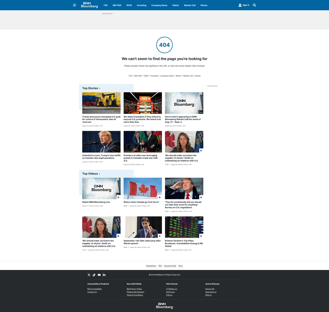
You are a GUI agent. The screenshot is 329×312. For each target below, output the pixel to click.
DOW (129, 5)
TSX (105, 5)
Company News (159, 5)
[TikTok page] (94, 274)
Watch (175, 5)
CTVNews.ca (171, 289)
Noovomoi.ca (210, 292)
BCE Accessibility (94, 289)
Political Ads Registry (135, 292)
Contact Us (92, 292)
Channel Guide (170, 266)
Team (180, 266)
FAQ (160, 266)
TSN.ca (169, 295)
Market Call (189, 5)
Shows (204, 5)
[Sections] (74, 5)
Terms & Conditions (135, 295)
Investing (141, 5)
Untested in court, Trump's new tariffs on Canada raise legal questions (101, 156)
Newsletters (151, 266)
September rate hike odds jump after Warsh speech (142, 242)
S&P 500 (117, 5)
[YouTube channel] (99, 274)
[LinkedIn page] (104, 274)
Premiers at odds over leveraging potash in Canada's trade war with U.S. (141, 158)
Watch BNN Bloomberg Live (96, 202)
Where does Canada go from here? (141, 202)
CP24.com (170, 292)
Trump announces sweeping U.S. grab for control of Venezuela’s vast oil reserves (101, 119)
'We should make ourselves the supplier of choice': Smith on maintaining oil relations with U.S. (181, 158)
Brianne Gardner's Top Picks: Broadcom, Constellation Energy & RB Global (184, 243)
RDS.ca (208, 295)
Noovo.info (209, 289)
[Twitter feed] (88, 274)
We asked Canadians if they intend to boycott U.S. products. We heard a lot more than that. (142, 119)
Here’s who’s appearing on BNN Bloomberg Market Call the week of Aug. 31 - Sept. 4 (183, 119)
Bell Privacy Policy (134, 289)
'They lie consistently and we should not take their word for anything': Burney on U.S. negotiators (183, 205)
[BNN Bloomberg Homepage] (89, 5)
